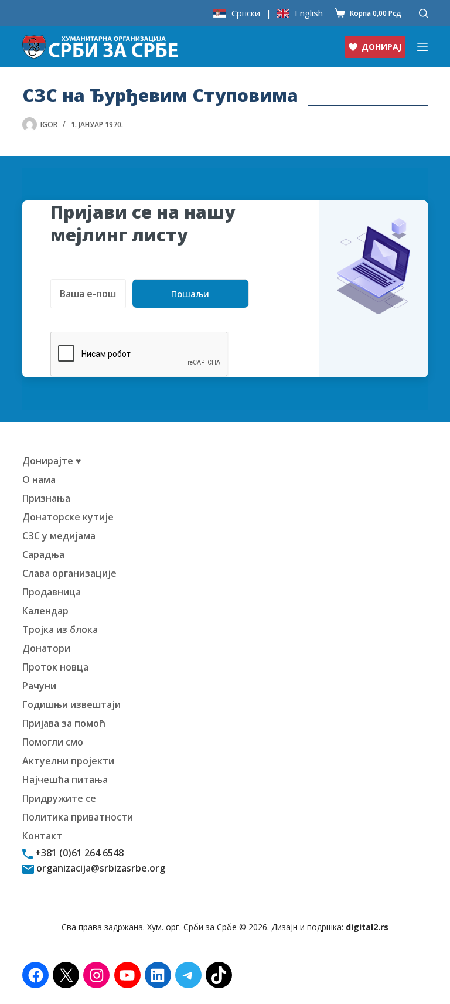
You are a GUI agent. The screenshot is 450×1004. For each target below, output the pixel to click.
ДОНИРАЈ (381, 46)
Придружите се (59, 798)
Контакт (42, 835)
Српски (245, 13)
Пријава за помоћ (63, 723)
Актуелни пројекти (68, 760)
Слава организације (69, 573)
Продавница (51, 592)
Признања (46, 498)
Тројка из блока (60, 629)
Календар (45, 610)
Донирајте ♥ (51, 460)
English (309, 13)
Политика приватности (77, 817)
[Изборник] (422, 47)
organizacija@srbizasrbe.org (99, 868)
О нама (39, 479)
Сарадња (43, 554)
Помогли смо (52, 742)
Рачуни (39, 685)
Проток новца (55, 667)
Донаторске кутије (68, 516)
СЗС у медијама (59, 535)
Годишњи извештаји (71, 704)
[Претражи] (423, 13)
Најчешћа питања (65, 779)
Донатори (46, 648)
